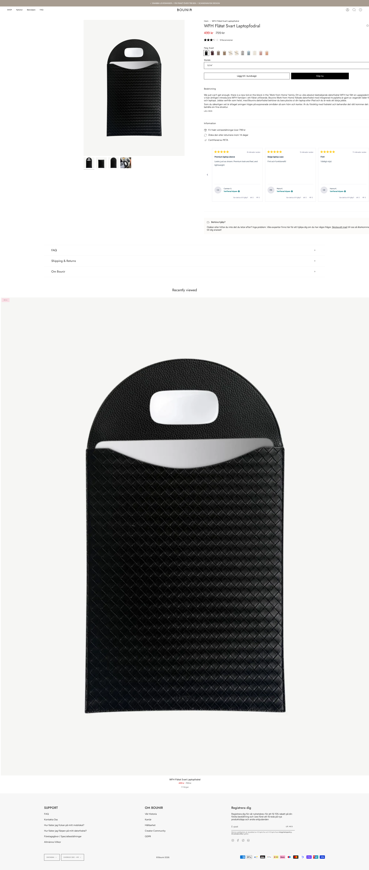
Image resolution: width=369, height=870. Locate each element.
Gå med (289, 827)
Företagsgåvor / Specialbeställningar (62, 836)
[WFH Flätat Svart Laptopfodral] (89, 162)
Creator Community (155, 830)
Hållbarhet (150, 825)
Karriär (148, 819)
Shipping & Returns (63, 261)
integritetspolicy (285, 832)
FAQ (54, 250)
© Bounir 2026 (162, 857)
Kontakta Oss (51, 819)
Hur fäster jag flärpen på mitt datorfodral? (65, 830)
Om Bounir (58, 271)
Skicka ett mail (339, 227)
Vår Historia (151, 814)
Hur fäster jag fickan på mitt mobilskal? (64, 825)
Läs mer (208, 111)
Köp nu (320, 76)
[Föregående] (207, 174)
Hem (206, 21)
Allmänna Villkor (52, 842)
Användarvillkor (237, 834)
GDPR (148, 836)
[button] (9, 9)
